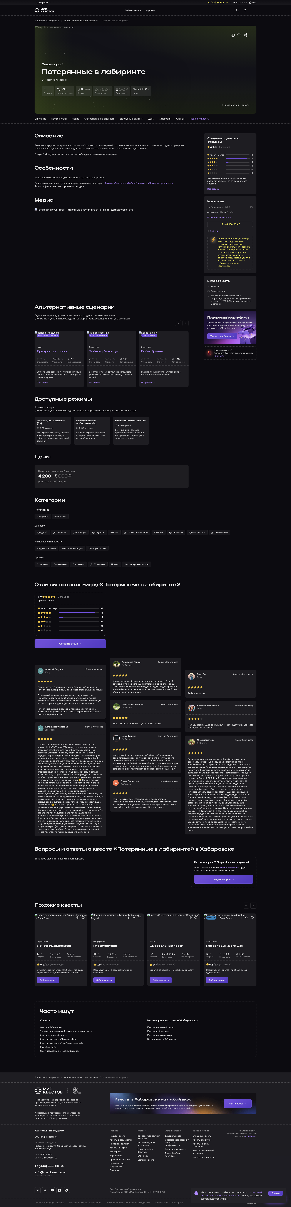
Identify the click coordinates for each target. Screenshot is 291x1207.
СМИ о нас (142, 1156)
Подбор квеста (117, 1135)
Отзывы (180, 118)
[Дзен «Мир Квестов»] (59, 1190)
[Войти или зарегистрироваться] (245, 10)
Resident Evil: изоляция (224, 945)
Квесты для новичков (203, 1157)
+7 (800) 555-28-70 (49, 1166)
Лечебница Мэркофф (54, 945)
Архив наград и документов (117, 1165)
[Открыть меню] (253, 10)
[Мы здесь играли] (227, 35)
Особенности (59, 118)
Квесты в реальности (121, 1139)
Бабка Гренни (152, 351)
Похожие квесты (199, 118)
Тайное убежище (103, 351)
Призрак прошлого (52, 351)
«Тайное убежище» (115, 183)
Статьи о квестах (146, 1159)
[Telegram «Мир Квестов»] (45, 1190)
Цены (151, 118)
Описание (40, 118)
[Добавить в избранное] (239, 35)
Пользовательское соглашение (85, 1202)
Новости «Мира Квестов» (145, 1150)
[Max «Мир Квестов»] (67, 1190)
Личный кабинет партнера (173, 1154)
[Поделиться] (245, 35)
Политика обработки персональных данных (128, 1202)
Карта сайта (116, 1155)
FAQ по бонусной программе (146, 1144)
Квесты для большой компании (203, 1152)
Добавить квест (133, 10)
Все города (115, 1151)
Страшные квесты (202, 1135)
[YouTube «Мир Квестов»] (52, 1190)
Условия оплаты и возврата (169, 1202)
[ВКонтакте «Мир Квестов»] (38, 1190)
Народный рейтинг (119, 1143)
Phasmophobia (105, 945)
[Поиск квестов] (237, 10)
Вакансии (114, 1170)
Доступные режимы (131, 118)
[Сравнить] (233, 35)
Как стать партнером (176, 1149)
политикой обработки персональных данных (231, 1194)
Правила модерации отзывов (49, 1202)
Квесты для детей (202, 1139)
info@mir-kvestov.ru (50, 1172)
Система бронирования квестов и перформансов (177, 1142)
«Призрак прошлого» (160, 183)
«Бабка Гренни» (136, 183)
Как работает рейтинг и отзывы (148, 1137)
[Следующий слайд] (253, 906)
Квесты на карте (118, 1147)
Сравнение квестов (120, 1159)
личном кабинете (228, 867)
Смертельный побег (166, 945)
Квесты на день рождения (201, 1145)
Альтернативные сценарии (99, 118)
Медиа (75, 118)
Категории (165, 118)
